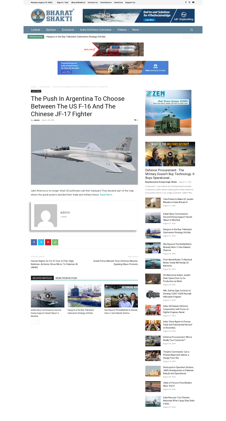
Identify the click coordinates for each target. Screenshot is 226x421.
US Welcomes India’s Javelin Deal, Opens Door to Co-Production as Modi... (176, 278)
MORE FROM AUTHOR (66, 278)
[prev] (185, 37)
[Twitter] (189, 2)
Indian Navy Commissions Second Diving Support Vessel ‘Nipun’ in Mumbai (46, 313)
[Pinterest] (48, 242)
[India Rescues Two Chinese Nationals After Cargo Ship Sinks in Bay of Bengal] (153, 401)
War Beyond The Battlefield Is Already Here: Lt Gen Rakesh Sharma (177, 247)
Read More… (107, 194)
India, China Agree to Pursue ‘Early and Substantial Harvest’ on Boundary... (177, 324)
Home (33, 86)
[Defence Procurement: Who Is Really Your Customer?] (153, 341)
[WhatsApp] (55, 242)
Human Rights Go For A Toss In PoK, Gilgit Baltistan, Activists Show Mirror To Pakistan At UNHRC (54, 264)
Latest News (44, 86)
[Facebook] (186, 2)
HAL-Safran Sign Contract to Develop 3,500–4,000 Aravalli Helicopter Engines (177, 293)
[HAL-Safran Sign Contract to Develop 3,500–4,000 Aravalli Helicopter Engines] (153, 294)
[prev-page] (33, 322)
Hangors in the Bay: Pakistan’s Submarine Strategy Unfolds (75, 36)
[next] (190, 37)
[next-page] (38, 322)
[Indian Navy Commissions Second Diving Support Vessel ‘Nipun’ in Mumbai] (47, 295)
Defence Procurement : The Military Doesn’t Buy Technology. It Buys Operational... (169, 174)
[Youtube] (193, 2)
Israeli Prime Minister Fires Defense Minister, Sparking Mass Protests (115, 263)
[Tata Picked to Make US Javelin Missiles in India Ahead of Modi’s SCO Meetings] (153, 203)
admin (37, 120)
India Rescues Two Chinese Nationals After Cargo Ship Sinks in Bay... (179, 400)
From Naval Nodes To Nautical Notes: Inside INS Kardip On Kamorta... (177, 262)
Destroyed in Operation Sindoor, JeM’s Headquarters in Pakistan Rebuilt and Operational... (178, 370)
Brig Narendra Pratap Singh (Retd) (161, 182)
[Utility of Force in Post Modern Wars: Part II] (153, 386)
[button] (191, 29)
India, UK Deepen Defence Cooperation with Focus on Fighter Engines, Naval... (176, 309)
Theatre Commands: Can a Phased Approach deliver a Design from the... (176, 355)
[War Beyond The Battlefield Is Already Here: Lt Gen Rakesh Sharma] (121, 295)
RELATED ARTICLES (42, 278)
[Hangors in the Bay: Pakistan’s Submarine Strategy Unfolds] (84, 295)
